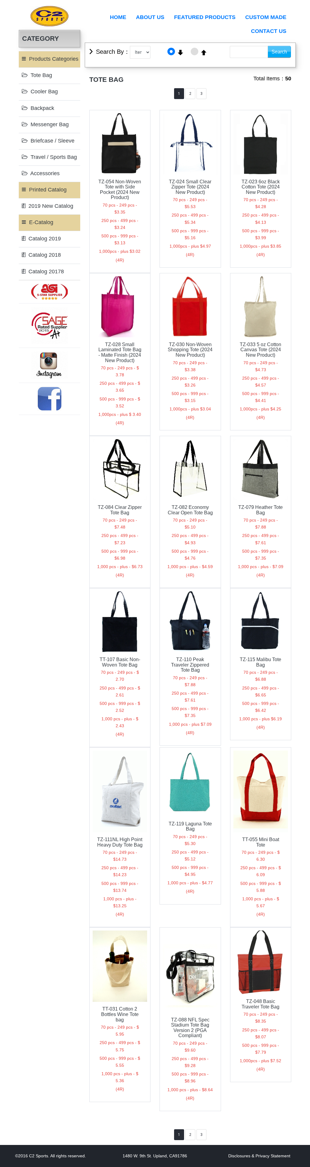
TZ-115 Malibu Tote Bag (260, 662)
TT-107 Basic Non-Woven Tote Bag (120, 662)
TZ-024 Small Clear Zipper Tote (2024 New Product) (190, 187)
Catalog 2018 (44, 255)
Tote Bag (40, 75)
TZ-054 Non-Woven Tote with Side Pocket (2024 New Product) (119, 189)
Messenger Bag (49, 124)
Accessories (44, 173)
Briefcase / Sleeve (51, 141)
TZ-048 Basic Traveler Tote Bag (260, 1004)
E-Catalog (40, 222)
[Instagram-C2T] (49, 364)
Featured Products (205, 17)
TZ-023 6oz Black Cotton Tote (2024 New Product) (261, 187)
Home (118, 17)
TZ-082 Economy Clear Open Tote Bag (190, 510)
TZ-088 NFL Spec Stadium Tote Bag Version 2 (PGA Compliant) (190, 1027)
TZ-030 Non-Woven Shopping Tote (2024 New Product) (190, 350)
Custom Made (265, 17)
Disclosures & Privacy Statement (259, 1155)
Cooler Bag (43, 91)
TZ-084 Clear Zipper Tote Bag (120, 510)
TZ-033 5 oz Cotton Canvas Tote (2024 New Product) (260, 350)
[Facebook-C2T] (49, 398)
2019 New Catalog (50, 206)
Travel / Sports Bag (53, 157)
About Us (150, 17)
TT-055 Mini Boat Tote (260, 842)
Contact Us (268, 31)
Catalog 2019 (44, 239)
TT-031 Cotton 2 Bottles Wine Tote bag (120, 1014)
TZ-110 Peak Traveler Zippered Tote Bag (190, 665)
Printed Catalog (47, 190)
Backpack (41, 108)
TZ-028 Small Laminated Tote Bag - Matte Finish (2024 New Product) (119, 352)
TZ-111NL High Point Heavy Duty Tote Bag (120, 842)
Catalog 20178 (45, 271)
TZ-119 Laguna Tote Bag (190, 826)
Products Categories (53, 59)
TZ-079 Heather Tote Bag (260, 510)
